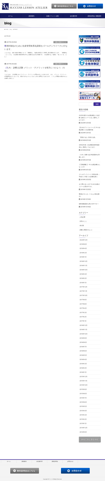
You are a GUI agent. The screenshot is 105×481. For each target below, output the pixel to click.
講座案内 (31, 16)
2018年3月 (83, 274)
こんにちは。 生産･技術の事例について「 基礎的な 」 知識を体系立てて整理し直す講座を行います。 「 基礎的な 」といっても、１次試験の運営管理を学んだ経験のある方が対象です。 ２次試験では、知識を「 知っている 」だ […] (35, 54)
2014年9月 (83, 432)
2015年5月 (83, 406)
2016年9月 (83, 338)
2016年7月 (83, 346)
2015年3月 (83, 415)
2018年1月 (83, 282)
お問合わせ (70, 461)
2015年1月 (83, 423)
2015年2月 (83, 419)
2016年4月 (83, 359)
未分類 (82, 225)
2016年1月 (83, 372)
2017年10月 (83, 295)
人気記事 (82, 217)
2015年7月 (83, 398)
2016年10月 (83, 334)
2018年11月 (83, 265)
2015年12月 (83, 376)
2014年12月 (83, 428)
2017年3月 (83, 312)
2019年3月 (83, 253)
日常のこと (83, 221)
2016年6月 (83, 351)
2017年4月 (83, 308)
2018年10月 (83, 270)
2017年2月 (83, 317)
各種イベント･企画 (52, 16)
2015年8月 (83, 393)
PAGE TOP (100, 464)
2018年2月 (83, 278)
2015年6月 (83, 402)
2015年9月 (83, 389)
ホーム (10, 16)
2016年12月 (83, 325)
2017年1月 (83, 321)
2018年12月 (83, 261)
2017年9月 (83, 299)
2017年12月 (83, 287)
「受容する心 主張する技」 (87, 137)
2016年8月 (83, 342)
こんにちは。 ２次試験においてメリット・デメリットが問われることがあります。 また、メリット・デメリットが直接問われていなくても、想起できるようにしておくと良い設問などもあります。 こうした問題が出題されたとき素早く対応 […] (35, 76)
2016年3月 (83, 363)
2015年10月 (83, 385)
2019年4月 (83, 248)
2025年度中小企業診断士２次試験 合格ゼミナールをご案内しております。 (89, 117)
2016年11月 (83, 329)
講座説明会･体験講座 (94, 16)
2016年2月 (83, 368)
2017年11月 (83, 291)
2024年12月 (83, 240)
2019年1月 (83, 257)
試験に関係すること (60, 42)
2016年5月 (83, 355)
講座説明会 (55, 461)
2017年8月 (83, 304)
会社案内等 (73, 16)
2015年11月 (83, 381)
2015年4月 (83, 411)
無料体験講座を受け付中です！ (89, 204)
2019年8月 (83, 244)
